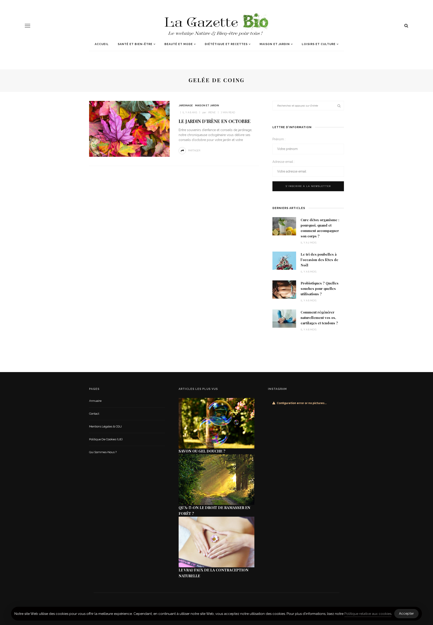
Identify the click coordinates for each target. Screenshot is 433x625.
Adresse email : (283, 162)
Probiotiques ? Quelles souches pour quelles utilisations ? (320, 288)
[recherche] (406, 25)
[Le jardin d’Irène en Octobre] (129, 128)
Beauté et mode (178, 44)
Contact (94, 413)
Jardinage (186, 105)
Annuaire (95, 400)
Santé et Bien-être (135, 44)
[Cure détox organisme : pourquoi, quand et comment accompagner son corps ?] (284, 226)
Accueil (102, 44)
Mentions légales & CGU (105, 426)
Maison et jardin (275, 44)
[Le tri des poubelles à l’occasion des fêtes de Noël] (284, 260)
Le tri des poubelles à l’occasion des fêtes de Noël (319, 259)
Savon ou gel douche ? (202, 451)
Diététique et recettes (226, 44)
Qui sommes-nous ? (103, 452)
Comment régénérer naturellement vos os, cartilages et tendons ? (319, 317)
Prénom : (279, 139)
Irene (212, 112)
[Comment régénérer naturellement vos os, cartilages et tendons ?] (284, 318)
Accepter (406, 613)
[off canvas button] (27, 25)
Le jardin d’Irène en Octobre (215, 121)
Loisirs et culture (319, 44)
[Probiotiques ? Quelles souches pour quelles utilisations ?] (284, 289)
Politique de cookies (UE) (106, 439)
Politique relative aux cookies (367, 614)
